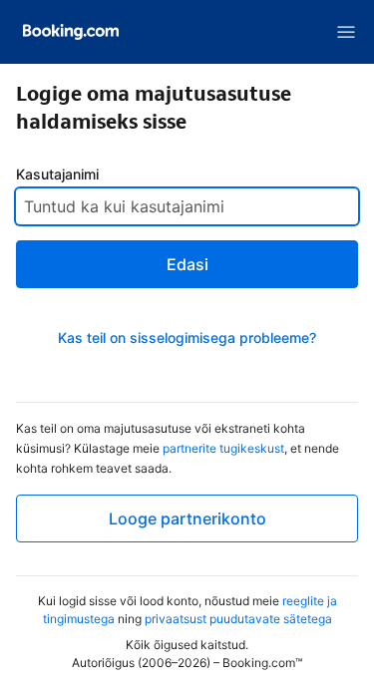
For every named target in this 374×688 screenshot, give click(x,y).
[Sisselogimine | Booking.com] (71, 32)
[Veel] (346, 32)
